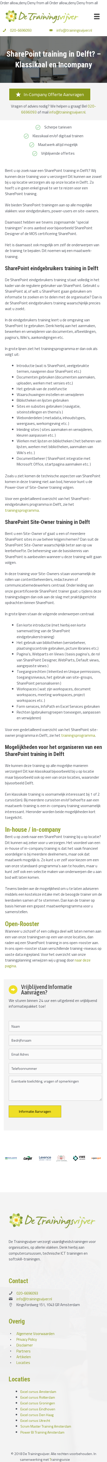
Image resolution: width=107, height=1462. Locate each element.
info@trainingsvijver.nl (74, 30)
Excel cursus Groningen (37, 1403)
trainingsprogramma (22, 510)
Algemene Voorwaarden (35, 1334)
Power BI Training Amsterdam (42, 1432)
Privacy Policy (26, 1339)
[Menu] (97, 16)
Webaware (79, 1459)
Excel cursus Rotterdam (37, 1397)
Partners (23, 1351)
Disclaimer (24, 1345)
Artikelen (23, 1357)
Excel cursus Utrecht (35, 1420)
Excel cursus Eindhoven (37, 1409)
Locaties (23, 1362)
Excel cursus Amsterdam (38, 1391)
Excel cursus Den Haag (37, 1414)
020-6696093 (21, 30)
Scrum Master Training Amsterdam (45, 1426)
